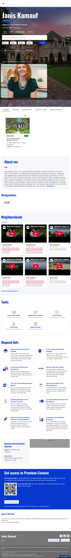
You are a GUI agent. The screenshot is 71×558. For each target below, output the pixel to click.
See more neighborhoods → (9, 291)
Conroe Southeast (31, 278)
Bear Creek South (54, 245)
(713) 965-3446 (7, 28)
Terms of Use (12, 553)
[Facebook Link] (31, 102)
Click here (46, 506)
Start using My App (11, 502)
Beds (12, 43)
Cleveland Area (6, 278)
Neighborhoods (11, 217)
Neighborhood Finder (35, 315)
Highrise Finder (35, 327)
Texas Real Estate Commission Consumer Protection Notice (15, 547)
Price (4, 43)
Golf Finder (14, 327)
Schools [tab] (31, 32)
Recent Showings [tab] (56, 109)
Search (43, 43)
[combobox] (24, 37)
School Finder (57, 315)
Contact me (65, 540)
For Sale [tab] (6, 109)
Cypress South (54, 278)
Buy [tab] (5, 32)
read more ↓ (50, 186)
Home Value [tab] (20, 32)
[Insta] (40, 102)
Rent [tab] (11, 32)
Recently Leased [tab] (41, 109)
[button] (25, 116)
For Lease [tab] (15, 109)
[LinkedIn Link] (36, 102)
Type (29, 43)
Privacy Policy (4, 553)
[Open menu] (3, 3)
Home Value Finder (14, 315)
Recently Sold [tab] (27, 109)
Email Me (7, 452)
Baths (21, 43)
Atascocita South (31, 245)
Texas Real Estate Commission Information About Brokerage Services (47, 547)
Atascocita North (7, 245)
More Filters (29, 50)
